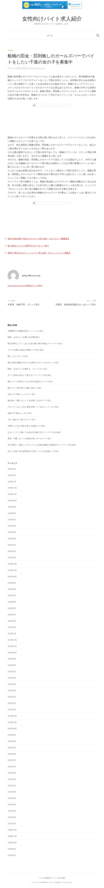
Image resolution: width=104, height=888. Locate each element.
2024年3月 (12, 621)
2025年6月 (12, 525)
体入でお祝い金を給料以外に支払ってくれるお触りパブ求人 (33, 451)
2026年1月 (12, 481)
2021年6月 (12, 791)
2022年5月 (12, 760)
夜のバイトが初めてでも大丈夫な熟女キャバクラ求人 (30, 381)
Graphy (57, 882)
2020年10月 (12, 842)
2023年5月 (12, 684)
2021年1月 (12, 823)
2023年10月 (12, 652)
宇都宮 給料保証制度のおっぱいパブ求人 (75, 304)
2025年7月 (12, 519)
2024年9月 (12, 583)
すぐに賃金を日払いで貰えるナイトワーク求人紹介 (29, 375)
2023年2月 (12, 703)
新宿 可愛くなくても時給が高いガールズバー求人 (29, 438)
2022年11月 (12, 722)
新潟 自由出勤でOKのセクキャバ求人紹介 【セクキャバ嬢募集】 (39, 238)
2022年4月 (12, 766)
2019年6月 (12, 849)
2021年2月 (12, 817)
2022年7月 (12, 747)
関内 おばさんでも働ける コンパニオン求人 (28, 368)
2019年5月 (12, 855)
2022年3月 (12, 773)
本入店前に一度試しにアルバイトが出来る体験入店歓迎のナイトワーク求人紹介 (42, 444)
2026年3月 (12, 469)
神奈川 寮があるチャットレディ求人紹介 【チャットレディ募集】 (39, 252)
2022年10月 (12, 728)
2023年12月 (12, 640)
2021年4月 (12, 804)
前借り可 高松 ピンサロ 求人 (20, 413)
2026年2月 (12, 475)
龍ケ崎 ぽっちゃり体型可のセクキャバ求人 (28, 245)
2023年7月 (12, 671)
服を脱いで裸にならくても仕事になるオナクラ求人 (29, 400)
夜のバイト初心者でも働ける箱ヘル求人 (25, 388)
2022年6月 (12, 754)
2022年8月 (12, 741)
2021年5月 (12, 798)
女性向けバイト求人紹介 (52, 18)
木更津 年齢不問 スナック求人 (24, 304)
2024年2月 (12, 627)
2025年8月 (12, 513)
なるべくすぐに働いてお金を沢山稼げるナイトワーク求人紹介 (34, 432)
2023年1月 (12, 709)
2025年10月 (12, 500)
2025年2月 (12, 551)
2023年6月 (12, 678)
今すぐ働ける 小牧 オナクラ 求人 (22, 419)
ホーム (50, 35)
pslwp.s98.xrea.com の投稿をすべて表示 (25, 285)
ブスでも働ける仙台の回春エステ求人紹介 (26, 350)
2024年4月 (12, 614)
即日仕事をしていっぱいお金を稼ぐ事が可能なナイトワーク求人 (35, 343)
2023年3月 (12, 696)
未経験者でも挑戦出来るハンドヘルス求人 (26, 331)
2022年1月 (12, 785)
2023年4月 (12, 690)
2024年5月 (12, 608)
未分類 (10, 50)
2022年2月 (12, 779)
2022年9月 (12, 735)
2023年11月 (12, 646)
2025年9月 (12, 507)
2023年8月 (12, 665)
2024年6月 (12, 602)
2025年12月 (12, 487)
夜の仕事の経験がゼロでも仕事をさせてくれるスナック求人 (33, 362)
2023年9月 (12, 658)
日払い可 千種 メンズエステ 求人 (22, 394)
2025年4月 (12, 538)
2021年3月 (12, 811)
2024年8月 (12, 589)
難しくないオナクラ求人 (18, 356)
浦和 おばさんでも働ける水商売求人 (24, 337)
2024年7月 (12, 595)
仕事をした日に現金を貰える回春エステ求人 (27, 426)
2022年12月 (12, 716)
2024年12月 (12, 564)
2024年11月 (12, 570)
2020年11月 (12, 836)
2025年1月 (12, 557)
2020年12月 (12, 829)
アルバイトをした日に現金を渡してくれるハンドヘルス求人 (33, 406)
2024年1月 (12, 633)
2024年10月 (12, 576)
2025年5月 (12, 532)
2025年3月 (12, 545)
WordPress (44, 882)
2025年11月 (12, 494)
